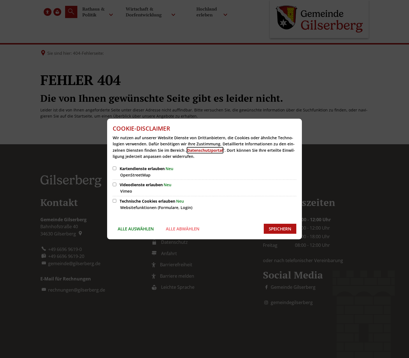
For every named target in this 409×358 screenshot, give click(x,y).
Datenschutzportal (205, 150)
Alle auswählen (136, 229)
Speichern (280, 229)
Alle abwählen (182, 229)
